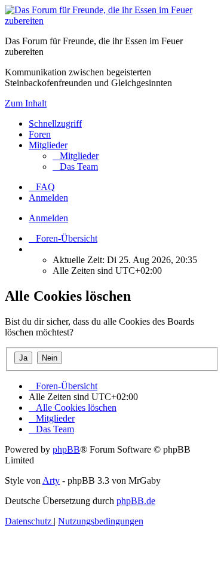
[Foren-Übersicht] (112, 21)
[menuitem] (76, 156)
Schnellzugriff (55, 123)
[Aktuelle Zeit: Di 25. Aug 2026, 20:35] (32, 249)
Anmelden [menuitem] (48, 198)
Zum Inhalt (26, 103)
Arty (51, 480)
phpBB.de (135, 501)
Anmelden (48, 218)
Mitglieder (48, 145)
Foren (40, 134)
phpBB (66, 449)
